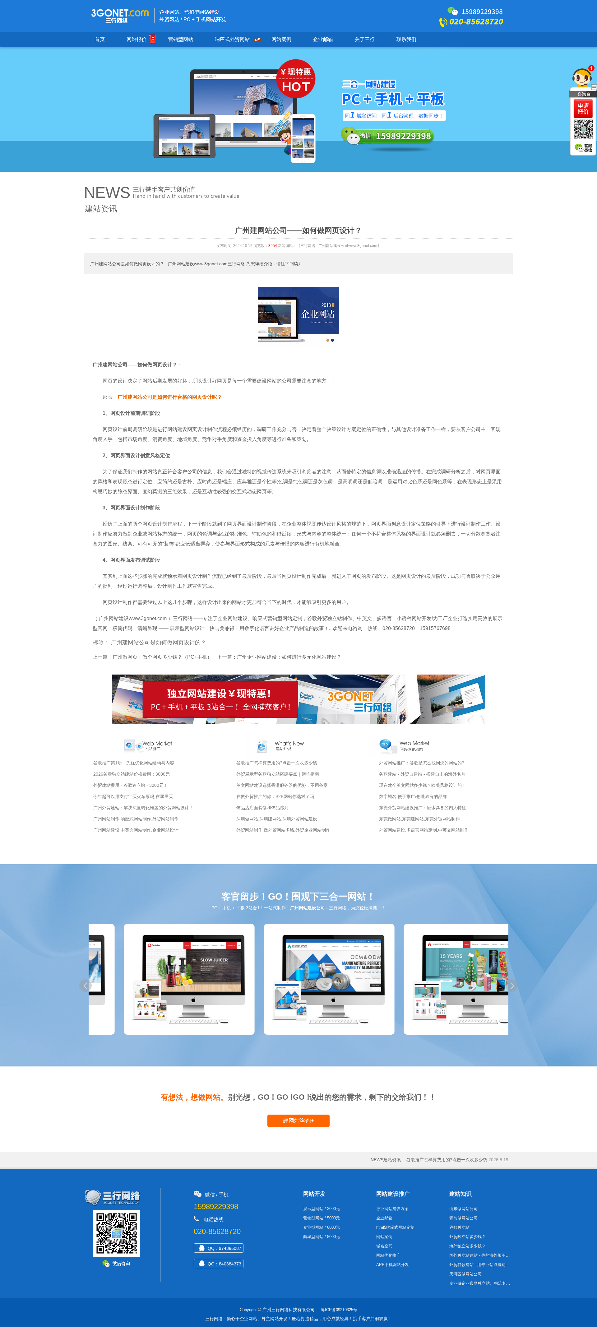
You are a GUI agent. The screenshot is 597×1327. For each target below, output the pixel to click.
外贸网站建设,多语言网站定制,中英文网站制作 (424, 830)
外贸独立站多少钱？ (467, 1236)
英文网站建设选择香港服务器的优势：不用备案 (282, 785)
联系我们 (406, 39)
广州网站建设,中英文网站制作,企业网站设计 (135, 830)
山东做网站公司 (463, 1208)
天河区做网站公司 (465, 1274)
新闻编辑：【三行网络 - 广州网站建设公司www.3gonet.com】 (329, 246)
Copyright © (250, 1309)
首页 (100, 39)
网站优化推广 (388, 1255)
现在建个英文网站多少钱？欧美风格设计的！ (422, 785)
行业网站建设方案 (392, 1208)
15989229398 (216, 1206)
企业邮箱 (323, 39)
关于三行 (365, 39)
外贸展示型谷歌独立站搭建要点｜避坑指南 (277, 774)
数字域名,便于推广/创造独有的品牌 (413, 796)
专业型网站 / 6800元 (321, 1227)
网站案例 (281, 39)
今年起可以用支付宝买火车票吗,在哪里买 (133, 796)
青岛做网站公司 (463, 1218)
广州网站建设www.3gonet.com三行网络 (206, 263)
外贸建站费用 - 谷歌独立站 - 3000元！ (130, 785)
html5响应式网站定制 (395, 1227)
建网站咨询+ (298, 1121)
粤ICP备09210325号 (339, 1309)
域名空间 (384, 1246)
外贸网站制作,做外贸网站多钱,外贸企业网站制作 (283, 830)
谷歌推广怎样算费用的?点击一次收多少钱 (276, 762)
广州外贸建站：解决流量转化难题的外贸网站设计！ (143, 807)
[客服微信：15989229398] (584, 148)
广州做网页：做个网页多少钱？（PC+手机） (162, 657)
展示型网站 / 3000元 (321, 1208)
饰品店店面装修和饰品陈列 (262, 807)
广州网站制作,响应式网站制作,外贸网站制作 (135, 818)
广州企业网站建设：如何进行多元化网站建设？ (289, 657)
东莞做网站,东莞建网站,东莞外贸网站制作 (419, 818)
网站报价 (136, 39)
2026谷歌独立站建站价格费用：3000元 (131, 774)
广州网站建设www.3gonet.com (133, 618)
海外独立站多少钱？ (467, 1246)
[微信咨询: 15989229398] (583, 108)
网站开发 (314, 1194)
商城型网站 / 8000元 (321, 1236)
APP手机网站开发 (392, 1264)
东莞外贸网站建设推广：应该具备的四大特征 (422, 807)
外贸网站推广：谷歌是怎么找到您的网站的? (421, 762)
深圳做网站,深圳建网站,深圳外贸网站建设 (276, 818)
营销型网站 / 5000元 (321, 1218)
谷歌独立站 (459, 1227)
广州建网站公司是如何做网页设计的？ (127, 263)
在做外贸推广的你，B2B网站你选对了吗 (275, 796)
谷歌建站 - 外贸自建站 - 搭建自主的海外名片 (422, 774)
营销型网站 (180, 39)
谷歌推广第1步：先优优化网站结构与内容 (133, 762)
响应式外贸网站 (232, 39)
